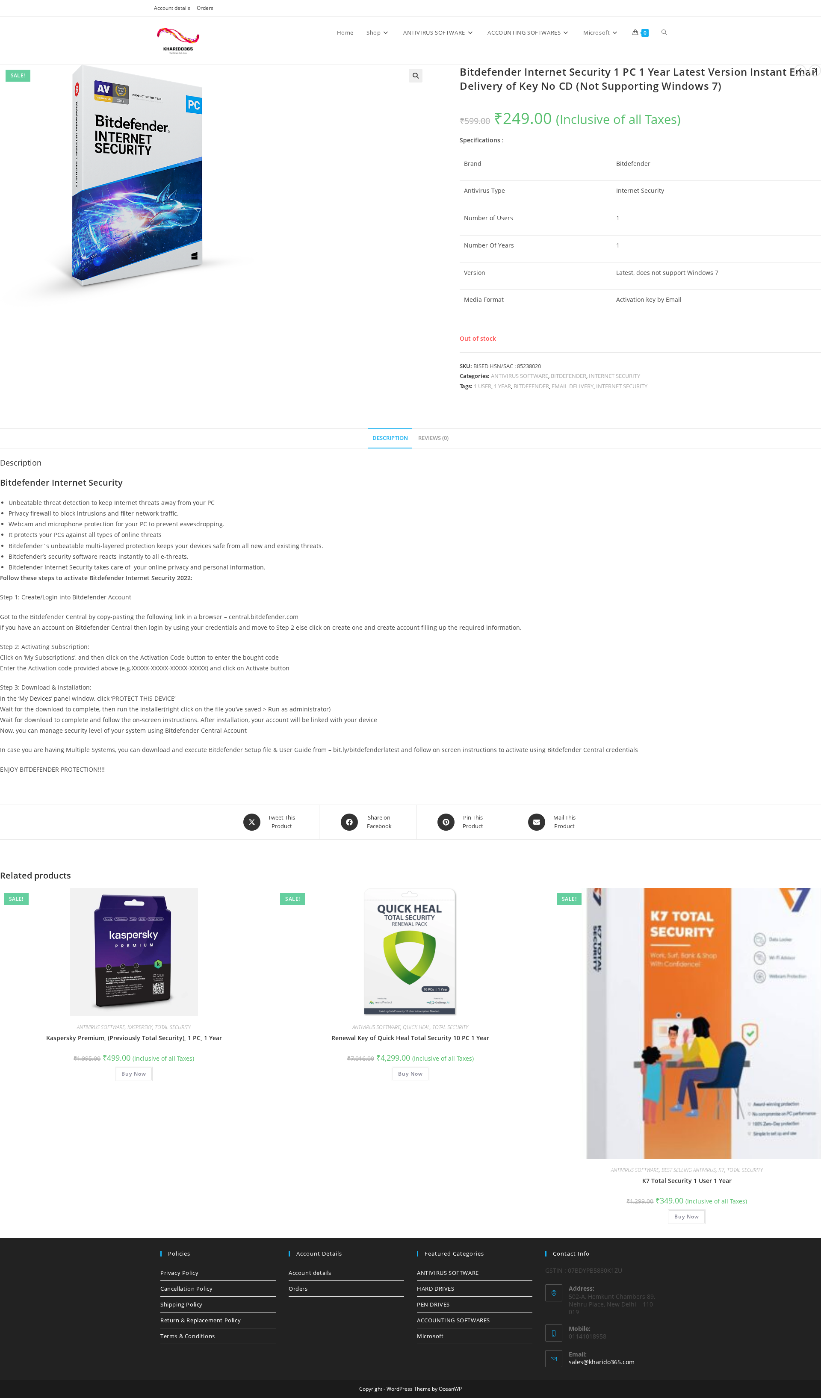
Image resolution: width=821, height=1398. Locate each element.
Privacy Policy (179, 1273)
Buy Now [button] (133, 1073)
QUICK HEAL (416, 1027)
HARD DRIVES (436, 1288)
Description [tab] (390, 438)
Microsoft (430, 1336)
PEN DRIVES (433, 1304)
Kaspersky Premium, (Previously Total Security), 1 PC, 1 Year (134, 1038)
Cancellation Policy (186, 1288)
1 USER (482, 386)
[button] (415, 76)
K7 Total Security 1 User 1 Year (687, 1181)
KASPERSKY (139, 1027)
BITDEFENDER (568, 376)
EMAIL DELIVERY (573, 386)
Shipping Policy (181, 1304)
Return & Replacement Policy (200, 1320)
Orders (205, 8)
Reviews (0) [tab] (433, 438)
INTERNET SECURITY (614, 376)
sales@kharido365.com (602, 1362)
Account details (172, 8)
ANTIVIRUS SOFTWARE (519, 376)
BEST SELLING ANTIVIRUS (689, 1170)
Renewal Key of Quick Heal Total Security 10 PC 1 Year (410, 1038)
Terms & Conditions (187, 1336)
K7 (721, 1170)
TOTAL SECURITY (173, 1027)
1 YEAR (502, 386)
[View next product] (815, 71)
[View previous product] (800, 71)
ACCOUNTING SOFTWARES (453, 1320)
